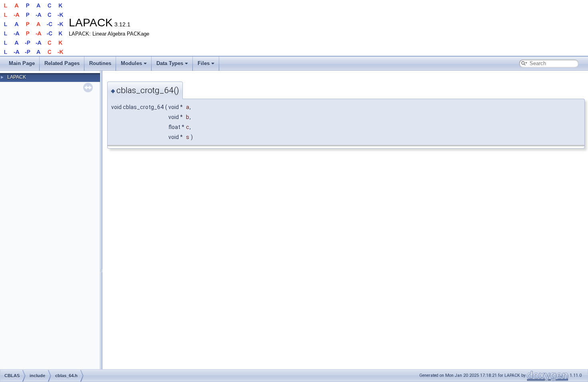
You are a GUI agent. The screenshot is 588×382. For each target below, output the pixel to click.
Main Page (22, 63)
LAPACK (16, 77)
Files (204, 63)
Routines (100, 63)
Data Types (169, 63)
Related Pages (62, 63)
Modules (131, 63)
